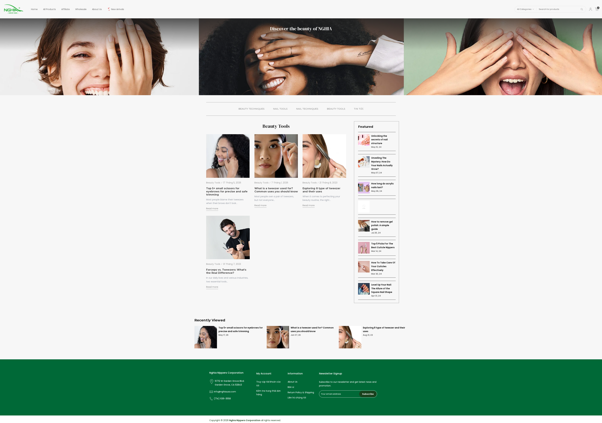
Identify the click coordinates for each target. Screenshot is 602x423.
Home (34, 9)
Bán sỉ (291, 387)
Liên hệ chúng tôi (297, 397)
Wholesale (81, 9)
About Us (97, 9)
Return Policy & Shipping (301, 392)
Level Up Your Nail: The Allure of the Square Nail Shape (381, 288)
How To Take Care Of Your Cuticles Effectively (383, 266)
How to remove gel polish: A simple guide (382, 225)
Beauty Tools (213, 182)
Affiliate (65, 9)
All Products (49, 9)
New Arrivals (117, 9)
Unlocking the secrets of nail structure (379, 139)
